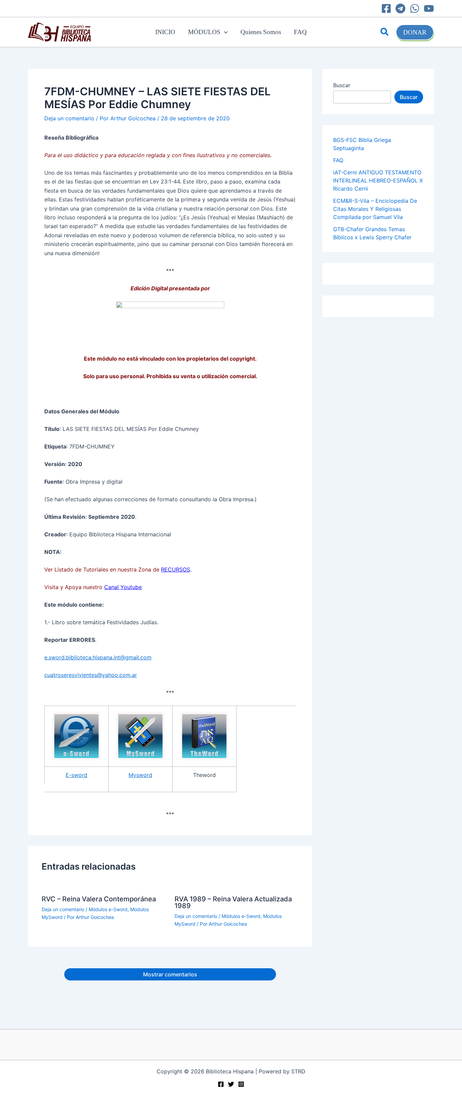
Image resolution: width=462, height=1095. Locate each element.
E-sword (76, 775)
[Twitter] (231, 1084)
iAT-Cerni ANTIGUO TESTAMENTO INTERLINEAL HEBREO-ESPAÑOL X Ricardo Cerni (378, 180)
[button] (224, 32)
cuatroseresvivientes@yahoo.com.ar (90, 675)
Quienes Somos (260, 31)
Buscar (341, 85)
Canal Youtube (123, 587)
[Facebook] (386, 8)
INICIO (165, 31)
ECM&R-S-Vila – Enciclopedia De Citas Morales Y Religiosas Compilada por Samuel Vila (375, 208)
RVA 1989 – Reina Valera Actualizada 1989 (233, 902)
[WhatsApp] (415, 8)
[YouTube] (429, 8)
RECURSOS (175, 569)
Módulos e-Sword (108, 909)
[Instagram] (241, 1084)
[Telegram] (400, 8)
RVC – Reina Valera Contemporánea (99, 899)
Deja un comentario (69, 118)
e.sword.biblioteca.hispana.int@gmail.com (98, 657)
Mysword (140, 775)
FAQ (300, 31)
